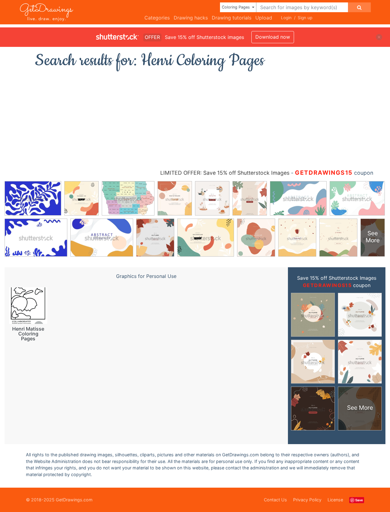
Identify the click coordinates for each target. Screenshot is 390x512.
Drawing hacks (191, 18)
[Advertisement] (195, 117)
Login (286, 17)
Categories (157, 18)
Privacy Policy (307, 499)
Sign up (305, 17)
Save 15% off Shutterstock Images (336, 278)
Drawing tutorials (231, 18)
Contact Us (275, 499)
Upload (263, 18)
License (335, 499)
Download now (272, 37)
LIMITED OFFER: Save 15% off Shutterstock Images (224, 173)
